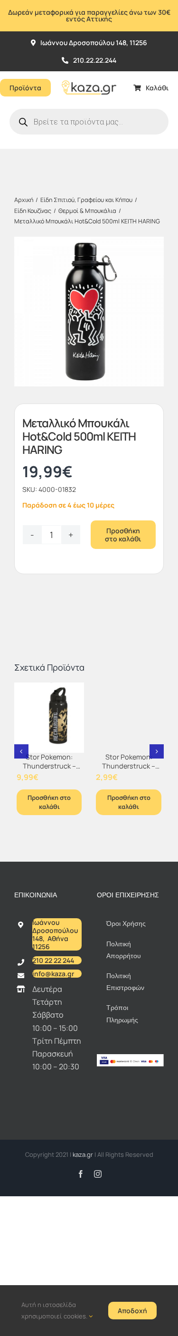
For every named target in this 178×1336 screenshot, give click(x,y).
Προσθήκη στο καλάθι (123, 534)
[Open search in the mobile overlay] (89, 121)
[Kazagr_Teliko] (89, 75)
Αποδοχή (132, 1310)
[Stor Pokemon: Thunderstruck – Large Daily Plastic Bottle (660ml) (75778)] (129, 717)
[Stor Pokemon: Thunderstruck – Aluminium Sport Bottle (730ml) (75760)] (49, 717)
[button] (21, 751)
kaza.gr (83, 1154)
